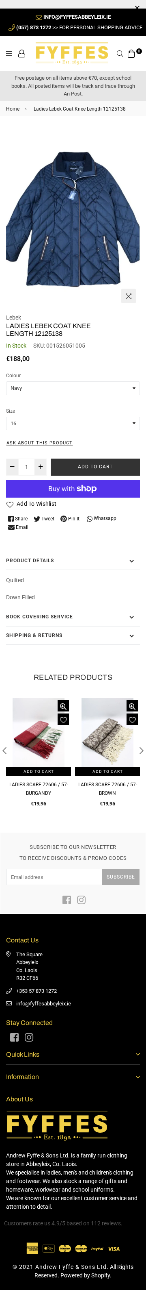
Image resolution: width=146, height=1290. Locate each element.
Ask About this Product (39, 443)
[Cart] (131, 53)
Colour (13, 376)
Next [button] (141, 750)
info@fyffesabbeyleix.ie (43, 1004)
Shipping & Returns (34, 635)
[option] (73, 217)
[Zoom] (128, 296)
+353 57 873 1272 (36, 991)
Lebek (13, 317)
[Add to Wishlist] (63, 719)
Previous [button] (4, 750)
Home (12, 109)
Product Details (30, 560)
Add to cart (39, 771)
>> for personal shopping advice (79, 27)
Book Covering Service (39, 617)
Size (10, 411)
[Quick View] (63, 705)
